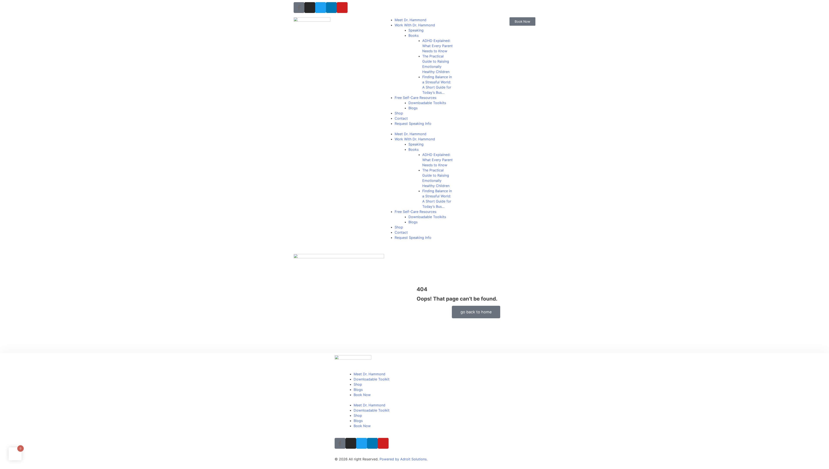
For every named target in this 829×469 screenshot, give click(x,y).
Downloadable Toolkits (427, 103)
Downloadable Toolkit (371, 379)
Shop (399, 113)
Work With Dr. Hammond (415, 25)
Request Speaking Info (413, 123)
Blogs (413, 108)
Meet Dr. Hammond (410, 20)
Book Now (362, 395)
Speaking (416, 30)
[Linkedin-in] (331, 7)
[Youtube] (342, 7)
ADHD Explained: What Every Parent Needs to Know (437, 45)
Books (413, 35)
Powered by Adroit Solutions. (403, 459)
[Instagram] (309, 7)
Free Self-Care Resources (415, 97)
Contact (401, 118)
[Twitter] (320, 7)
